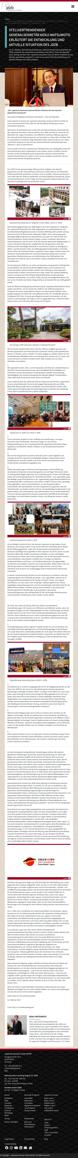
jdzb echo (28, 1122)
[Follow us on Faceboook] (6, 1148)
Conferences (9, 1108)
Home (7, 19)
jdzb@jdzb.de (15, 1068)
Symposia (8, 1105)
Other (6, 1115)
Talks (6, 1100)
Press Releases (29, 1124)
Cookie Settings (10, 1144)
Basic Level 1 (49, 1098)
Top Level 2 (48, 1108)
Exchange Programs (31, 1095)
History (47, 1125)
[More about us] (30, 1148)
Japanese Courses (51, 1095)
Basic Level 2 (49, 1100)
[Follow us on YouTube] (16, 1148)
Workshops (8, 1113)
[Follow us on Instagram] (11, 1148)
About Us (47, 1119)
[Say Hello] (25, 1148)
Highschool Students (32, 1105)
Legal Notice (9, 1139)
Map (6, 1070)
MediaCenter (29, 1118)
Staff (46, 1130)
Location (47, 1135)
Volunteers (28, 1103)
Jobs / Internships (51, 1132)
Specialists (28, 1098)
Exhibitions (8, 1098)
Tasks (46, 1122)
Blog (46, 1139)
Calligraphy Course (51, 1110)
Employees (28, 1100)
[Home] (12, 6)
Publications (29, 1126)
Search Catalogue (11, 1122)
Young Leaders (30, 1110)
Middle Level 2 (49, 1105)
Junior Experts (29, 1108)
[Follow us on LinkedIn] (20, 1148)
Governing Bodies (51, 1127)
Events (6, 1095)
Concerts (7, 1103)
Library (7, 1118)
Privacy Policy (29, 1139)
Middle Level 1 (49, 1103)
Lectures (7, 1110)
